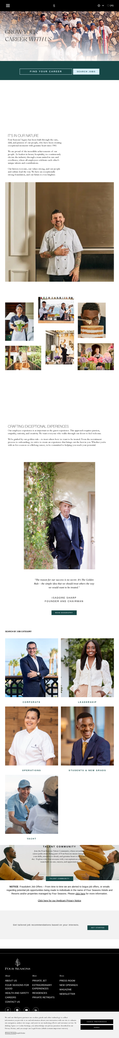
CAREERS (10, 997)
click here (80, 893)
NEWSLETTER (67, 994)
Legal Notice (20, 1033)
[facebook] (8, 1010)
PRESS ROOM (67, 980)
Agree (97, 1027)
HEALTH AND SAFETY (17, 993)
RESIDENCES (39, 993)
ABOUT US (11, 980)
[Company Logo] (54, 5)
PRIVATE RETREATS (43, 997)
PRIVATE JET (39, 980)
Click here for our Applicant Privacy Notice (59, 900)
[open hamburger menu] (8, 5)
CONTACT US (12, 1002)
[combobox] (46, 72)
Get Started (98, 928)
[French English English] (101, 6)
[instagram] (17, 1010)
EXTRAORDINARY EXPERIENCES (42, 987)
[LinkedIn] (36, 1010)
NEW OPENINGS (69, 985)
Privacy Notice (10, 1033)
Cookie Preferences (97, 1021)
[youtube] (26, 1010)
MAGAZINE (66, 989)
